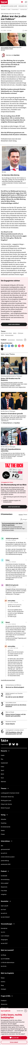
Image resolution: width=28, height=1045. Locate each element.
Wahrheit (3, 781)
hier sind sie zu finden (8, 530)
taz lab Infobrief (5, 917)
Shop (2, 985)
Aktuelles (3, 819)
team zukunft (4, 906)
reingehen (3, 894)
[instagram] (17, 745)
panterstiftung (5, 860)
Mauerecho (4, 887)
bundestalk (4, 876)
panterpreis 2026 (5, 864)
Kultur (2, 766)
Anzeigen (3, 989)
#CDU (2, 335)
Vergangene (4, 939)
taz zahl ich (4, 853)
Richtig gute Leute (6, 800)
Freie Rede (4, 890)
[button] (26, 2)
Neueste (21, 514)
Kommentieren (11, 340)
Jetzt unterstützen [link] (14, 324)
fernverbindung (5, 879)
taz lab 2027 (4, 943)
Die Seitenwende (5, 827)
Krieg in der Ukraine (6, 804)
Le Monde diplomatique (7, 962)
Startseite (3, 9)
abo (2, 845)
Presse (3, 834)
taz (4, 740)
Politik (8, 9)
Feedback (3, 1000)
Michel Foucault (5, 808)
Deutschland (15, 9)
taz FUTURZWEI (5, 959)
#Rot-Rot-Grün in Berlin (6, 333)
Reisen (3, 978)
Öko (2, 759)
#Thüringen (20, 333)
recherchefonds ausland (7, 857)
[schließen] (25, 1010)
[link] (9, 6)
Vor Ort (3, 932)
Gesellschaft (4, 763)
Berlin (2, 774)
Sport (2, 770)
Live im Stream (5, 936)
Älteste (25, 514)
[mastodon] (10, 745)
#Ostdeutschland (9, 335)
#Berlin (15, 333)
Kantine (3, 981)
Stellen (3, 830)
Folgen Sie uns (4, 744)
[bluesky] (13, 745)
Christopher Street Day (7, 797)
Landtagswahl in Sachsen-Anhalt (10, 793)
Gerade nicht (20, 1010)
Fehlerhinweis (19, 340)
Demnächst (4, 928)
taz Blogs (3, 955)
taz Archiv (3, 966)
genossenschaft (5, 849)
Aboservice (4, 1004)
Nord (2, 778)
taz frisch (3, 909)
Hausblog (3, 823)
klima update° (5, 883)
